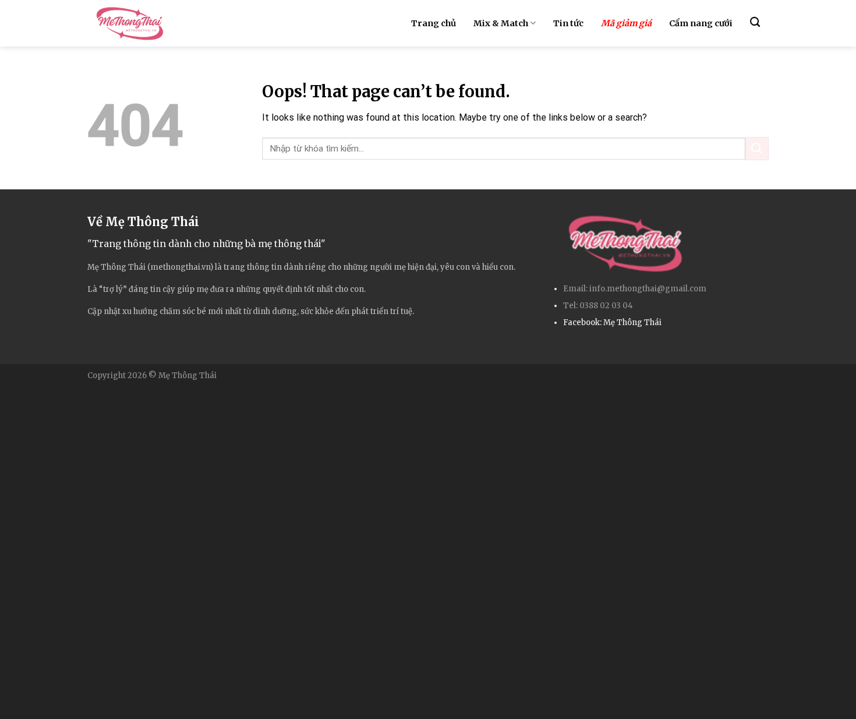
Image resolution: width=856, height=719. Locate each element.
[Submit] (757, 148)
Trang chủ (433, 23)
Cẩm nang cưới (701, 23)
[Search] (755, 22)
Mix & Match (500, 23)
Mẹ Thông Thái (632, 322)
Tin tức (568, 23)
